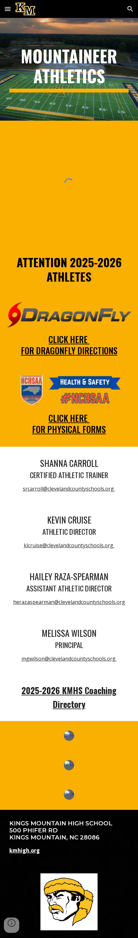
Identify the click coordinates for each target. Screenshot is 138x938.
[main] (69, 69)
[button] (7, 9)
